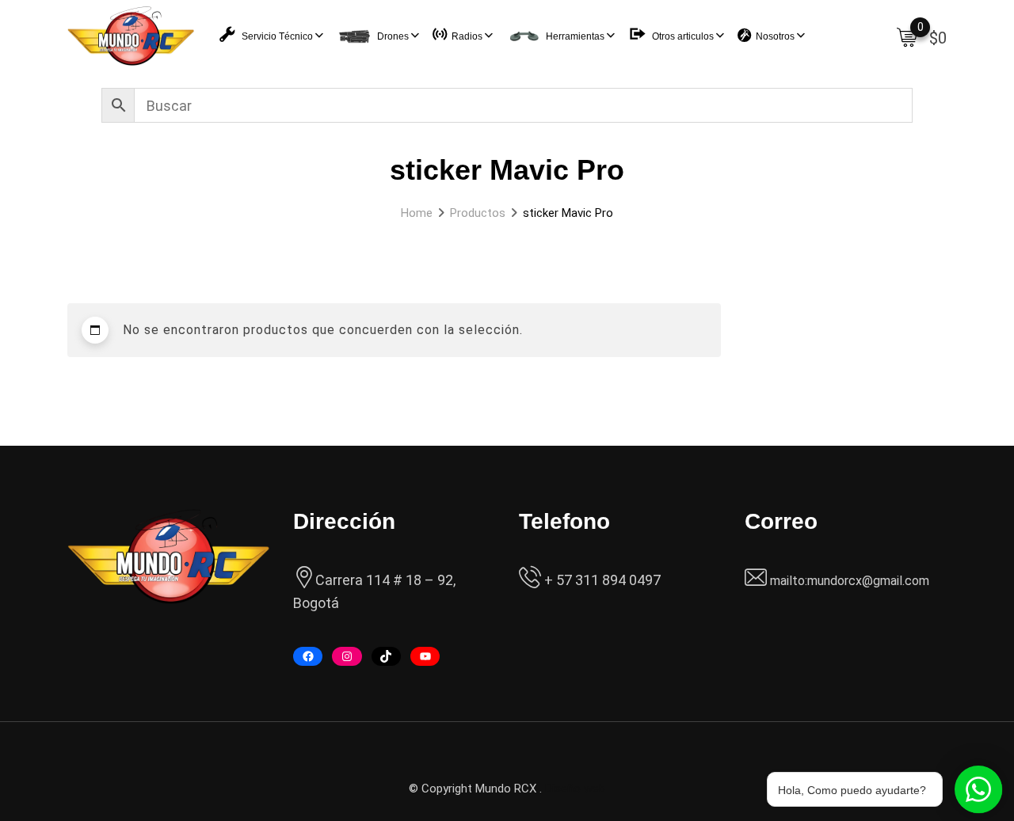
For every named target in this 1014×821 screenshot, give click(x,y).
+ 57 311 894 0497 (601, 580)
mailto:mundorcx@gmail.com (849, 580)
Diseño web (575, 788)
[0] (907, 36)
